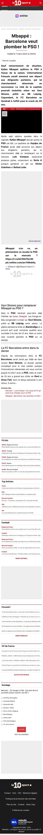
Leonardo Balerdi (9, 701)
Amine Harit (7, 718)
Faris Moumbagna (9, 721)
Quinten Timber (8, 708)
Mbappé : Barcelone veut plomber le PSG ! (23, 396)
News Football (21, 558)
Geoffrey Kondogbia (10, 698)
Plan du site (11, 804)
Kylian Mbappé (20, 316)
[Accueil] (22, 2)
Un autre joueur (8, 724)
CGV (19, 793)
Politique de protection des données (21, 799)
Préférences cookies (20, 810)
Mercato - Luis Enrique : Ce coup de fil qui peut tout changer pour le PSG (23, 392)
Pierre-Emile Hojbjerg (10, 711)
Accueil (3, 29)
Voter (21, 729)
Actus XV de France (21, 675)
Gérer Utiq (30, 804)
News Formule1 (21, 636)
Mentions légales (30, 793)
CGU (14, 793)
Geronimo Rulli (8, 704)
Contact (7, 793)
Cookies (21, 804)
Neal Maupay (7, 714)
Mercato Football (12, 29)
